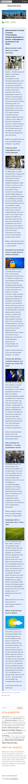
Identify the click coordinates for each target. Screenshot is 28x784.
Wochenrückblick (14, 740)
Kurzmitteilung (7, 692)
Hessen (20, 724)
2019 (4, 717)
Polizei (10, 733)
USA (16, 738)
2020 (7, 717)
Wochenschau (9, 742)
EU (14, 144)
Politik (15, 515)
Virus (20, 738)
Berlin (19, 716)
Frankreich (20, 722)
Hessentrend (14, 6)
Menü (25, 1)
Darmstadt (17, 718)
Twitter (9, 738)
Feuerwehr (9, 722)
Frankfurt (15, 722)
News (19, 730)
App (16, 716)
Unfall (13, 738)
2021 (11, 716)
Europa (4, 722)
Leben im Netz (20, 725)
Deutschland (9, 438)
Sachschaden (12, 736)
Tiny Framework (13, 778)
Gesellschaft (11, 724)
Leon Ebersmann (11, 727)
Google (15, 724)
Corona (10, 718)
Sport (7, 606)
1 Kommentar (6, 695)
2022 (14, 716)
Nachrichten (8, 730)
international (7, 725)
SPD (6, 738)
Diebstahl (19, 720)
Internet (14, 725)
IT (13, 355)
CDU (6, 718)
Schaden (17, 736)
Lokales (9, 246)
